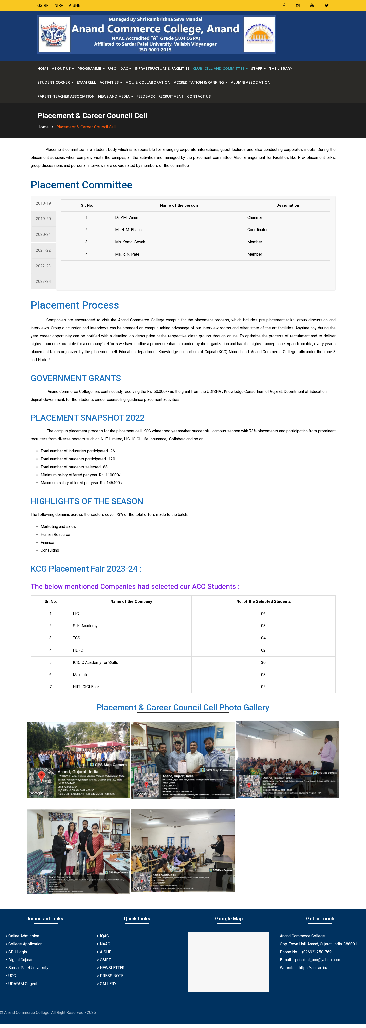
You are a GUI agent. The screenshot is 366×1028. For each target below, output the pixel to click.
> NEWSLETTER (110, 967)
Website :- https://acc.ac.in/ (304, 967)
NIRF (58, 5)
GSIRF (42, 5)
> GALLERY (106, 983)
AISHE (74, 5)
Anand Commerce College (302, 936)
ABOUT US (62, 68)
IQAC (124, 68)
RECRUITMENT (171, 96)
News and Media (114, 96)
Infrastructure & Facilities (162, 68)
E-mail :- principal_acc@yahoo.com (310, 960)
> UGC (10, 975)
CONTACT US (199, 96)
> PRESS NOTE (110, 975)
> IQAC (103, 936)
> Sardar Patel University (26, 967)
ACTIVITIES (110, 82)
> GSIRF (104, 960)
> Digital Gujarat (18, 960)
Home (42, 68)
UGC (112, 68)
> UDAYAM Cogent (21, 983)
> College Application (23, 944)
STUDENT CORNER (54, 82)
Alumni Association (250, 82)
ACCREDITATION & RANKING (199, 82)
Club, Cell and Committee (219, 68)
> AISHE (104, 952)
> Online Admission (22, 936)
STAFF (257, 68)
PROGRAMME (90, 68)
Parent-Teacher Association (66, 96)
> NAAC (103, 944)
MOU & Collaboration (147, 82)
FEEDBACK (146, 96)
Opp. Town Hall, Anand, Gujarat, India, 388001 (318, 944)
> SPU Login (16, 952)
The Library (280, 68)
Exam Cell (86, 82)
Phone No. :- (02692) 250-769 (306, 952)
